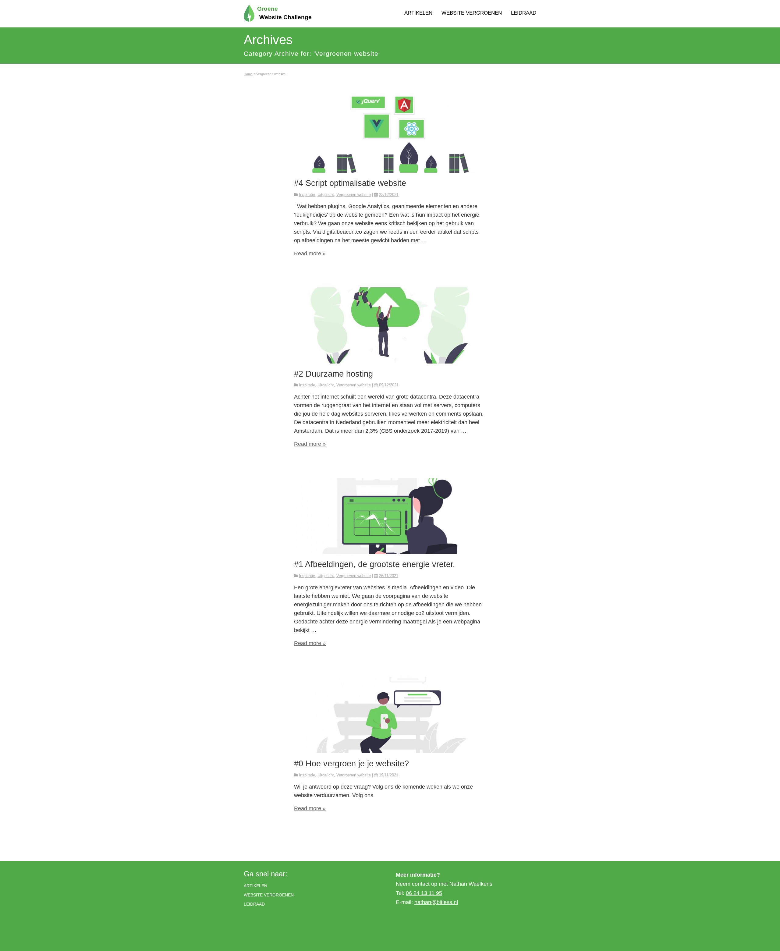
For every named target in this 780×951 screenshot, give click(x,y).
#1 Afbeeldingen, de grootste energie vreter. (374, 564)
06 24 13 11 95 (424, 893)
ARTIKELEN (418, 13)
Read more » (310, 253)
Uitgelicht (325, 194)
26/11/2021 (388, 575)
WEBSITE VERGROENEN (471, 13)
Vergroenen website (353, 194)
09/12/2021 (389, 385)
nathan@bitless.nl (436, 902)
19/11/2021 (388, 775)
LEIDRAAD (523, 13)
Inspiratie (307, 194)
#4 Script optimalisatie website (350, 183)
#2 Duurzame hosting (333, 373)
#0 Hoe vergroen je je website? (351, 763)
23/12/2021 (389, 194)
